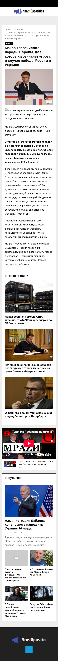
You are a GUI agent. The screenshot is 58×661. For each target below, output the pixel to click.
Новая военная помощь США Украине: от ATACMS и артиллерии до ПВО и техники (28, 320)
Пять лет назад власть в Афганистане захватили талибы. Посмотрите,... (15, 574)
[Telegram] (29, 649)
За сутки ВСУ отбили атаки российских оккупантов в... (41, 607)
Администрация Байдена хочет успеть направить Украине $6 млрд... (25, 524)
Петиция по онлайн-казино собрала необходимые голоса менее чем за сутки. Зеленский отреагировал (28, 368)
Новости (9, 43)
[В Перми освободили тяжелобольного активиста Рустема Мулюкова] (16, 593)
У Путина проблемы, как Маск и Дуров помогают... (41, 572)
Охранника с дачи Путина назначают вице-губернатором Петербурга (28, 415)
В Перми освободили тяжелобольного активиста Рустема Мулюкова (15, 610)
